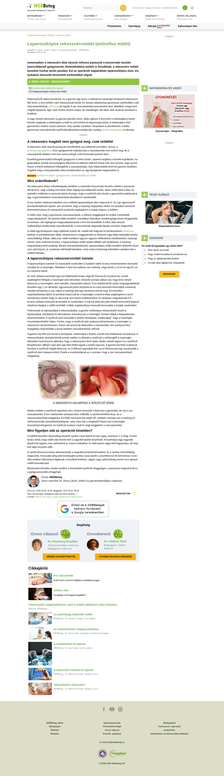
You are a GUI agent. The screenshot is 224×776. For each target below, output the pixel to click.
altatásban (128, 231)
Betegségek (41, 35)
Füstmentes (114, 26)
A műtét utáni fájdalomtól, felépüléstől (166, 262)
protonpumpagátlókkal (39, 150)
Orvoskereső (138, 8)
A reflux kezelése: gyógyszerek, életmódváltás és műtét (66, 175)
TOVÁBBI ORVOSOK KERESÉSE (115, 556)
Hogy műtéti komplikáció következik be (167, 254)
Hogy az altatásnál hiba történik (163, 258)
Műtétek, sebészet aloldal (59, 35)
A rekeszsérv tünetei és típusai (47, 88)
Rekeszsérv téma (43, 497)
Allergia (152, 26)
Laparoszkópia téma (61, 497)
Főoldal (30, 35)
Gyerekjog (134, 26)
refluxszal (54, 106)
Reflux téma (76, 497)
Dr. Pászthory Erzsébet (63, 541)
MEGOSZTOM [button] (123, 493)
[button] (36, 18)
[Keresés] (123, 8)
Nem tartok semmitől (158, 250)
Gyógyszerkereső (152, 8)
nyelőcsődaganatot (112, 130)
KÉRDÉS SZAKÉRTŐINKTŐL (61, 556)
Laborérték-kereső (170, 8)
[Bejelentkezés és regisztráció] (185, 7)
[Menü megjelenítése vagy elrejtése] (192, 8)
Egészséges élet (187, 26)
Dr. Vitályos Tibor (115, 541)
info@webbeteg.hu (115, 742)
